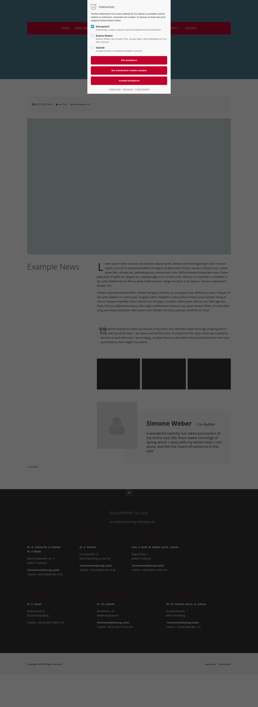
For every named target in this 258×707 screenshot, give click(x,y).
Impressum (128, 89)
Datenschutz (115, 89)
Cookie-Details (142, 89)
